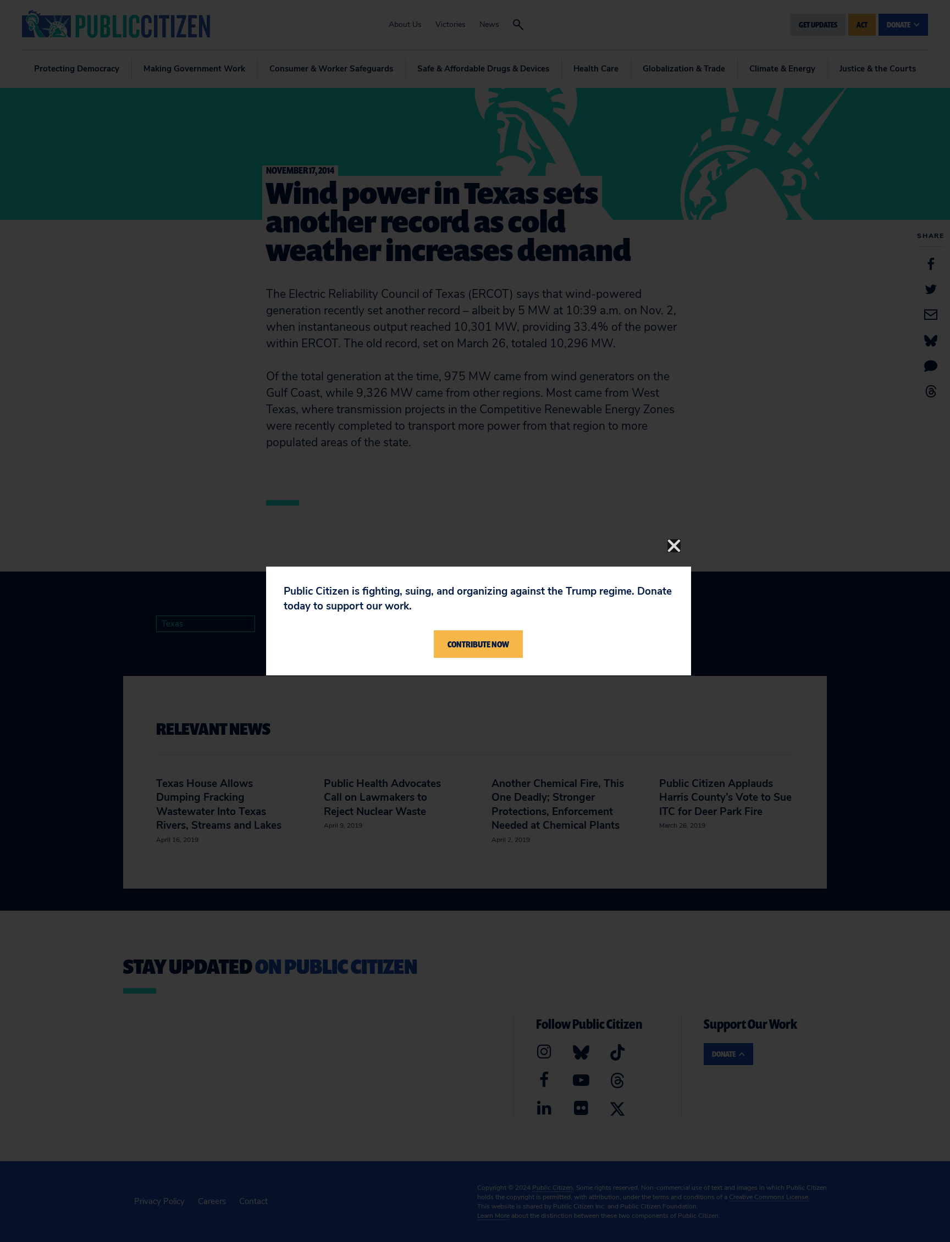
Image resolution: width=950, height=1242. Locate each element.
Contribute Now (478, 644)
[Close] (674, 546)
